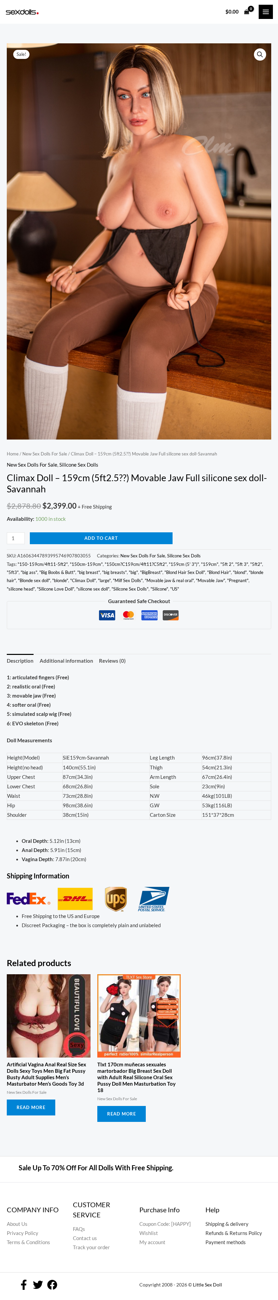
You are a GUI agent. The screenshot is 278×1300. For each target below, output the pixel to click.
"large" (104, 580)
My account (152, 1242)
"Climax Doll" (83, 580)
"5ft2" (256, 564)
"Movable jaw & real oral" (169, 580)
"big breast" (88, 572)
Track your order (91, 1247)
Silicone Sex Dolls (78, 465)
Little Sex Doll (207, 1284)
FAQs (79, 1229)
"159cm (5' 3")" (184, 564)
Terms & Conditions (28, 1242)
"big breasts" (114, 572)
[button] (260, 54)
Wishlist (148, 1233)
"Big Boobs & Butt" (57, 572)
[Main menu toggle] (266, 12)
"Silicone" (159, 589)
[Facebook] (24, 1285)
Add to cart (101, 538)
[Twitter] (38, 1285)
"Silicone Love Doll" (55, 589)
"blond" (240, 572)
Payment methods (225, 1242)
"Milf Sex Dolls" (128, 580)
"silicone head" (21, 589)
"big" (133, 572)
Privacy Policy (22, 1233)
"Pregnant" (238, 580)
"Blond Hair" (219, 572)
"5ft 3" (241, 564)
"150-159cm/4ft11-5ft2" (43, 564)
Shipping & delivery (227, 1224)
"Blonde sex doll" (34, 580)
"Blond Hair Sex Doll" (184, 572)
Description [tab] (20, 661)
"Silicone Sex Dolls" (130, 589)
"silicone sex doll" (93, 589)
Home (13, 453)
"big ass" (29, 572)
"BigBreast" (151, 572)
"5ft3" (13, 572)
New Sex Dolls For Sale (44, 453)
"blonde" (60, 580)
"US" (174, 589)
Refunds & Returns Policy (233, 1233)
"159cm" (209, 564)
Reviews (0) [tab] (112, 661)
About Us (17, 1224)
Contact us (85, 1238)
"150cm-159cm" (86, 564)
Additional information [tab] (66, 661)
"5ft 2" (226, 564)
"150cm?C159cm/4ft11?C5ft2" (136, 564)
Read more (31, 1107)
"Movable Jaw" (210, 580)
